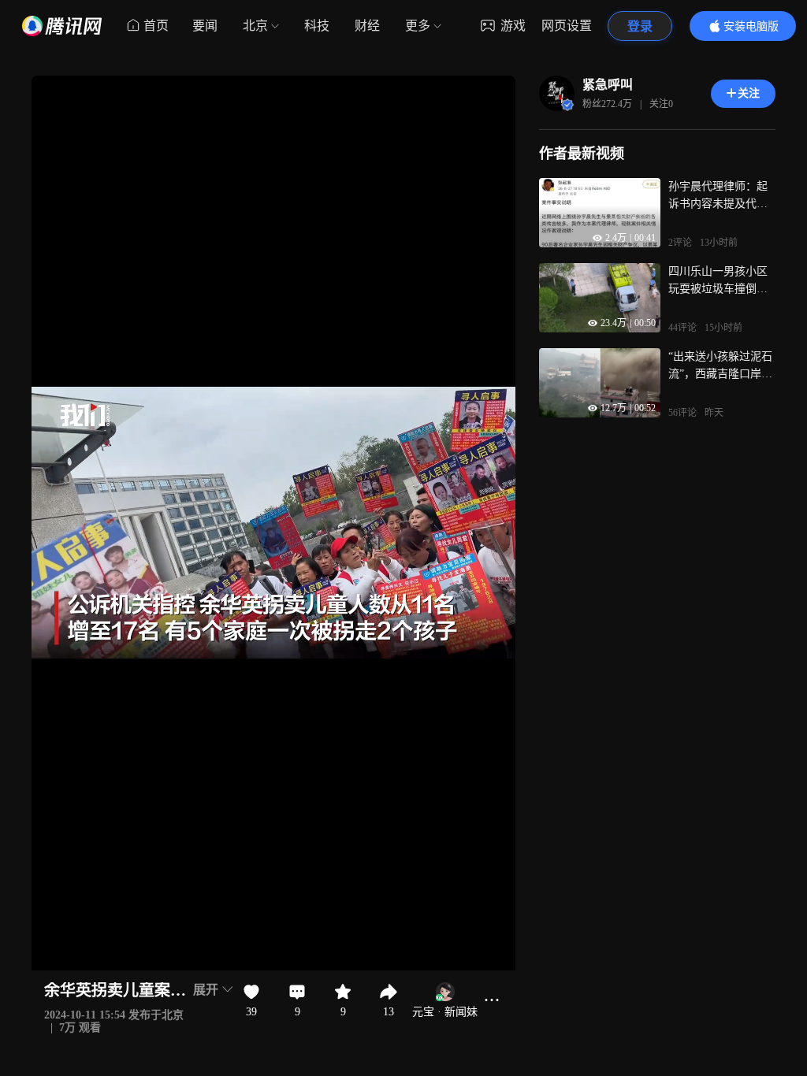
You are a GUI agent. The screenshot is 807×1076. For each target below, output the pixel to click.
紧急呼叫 (607, 84)
